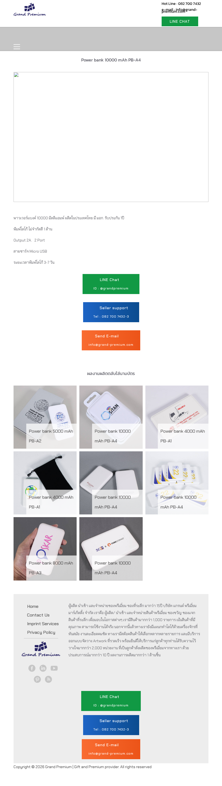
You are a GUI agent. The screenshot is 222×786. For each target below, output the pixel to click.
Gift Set (86, 35)
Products (55, 35)
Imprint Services (43, 624)
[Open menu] (17, 46)
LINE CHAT (180, 21)
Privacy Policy (41, 632)
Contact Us (151, 35)
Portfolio (117, 35)
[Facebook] (31, 668)
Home (26, 35)
